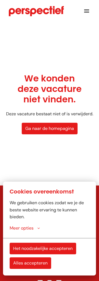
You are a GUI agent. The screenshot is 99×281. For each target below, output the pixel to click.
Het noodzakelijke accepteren (43, 248)
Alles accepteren (30, 263)
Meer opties (22, 228)
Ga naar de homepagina (49, 128)
